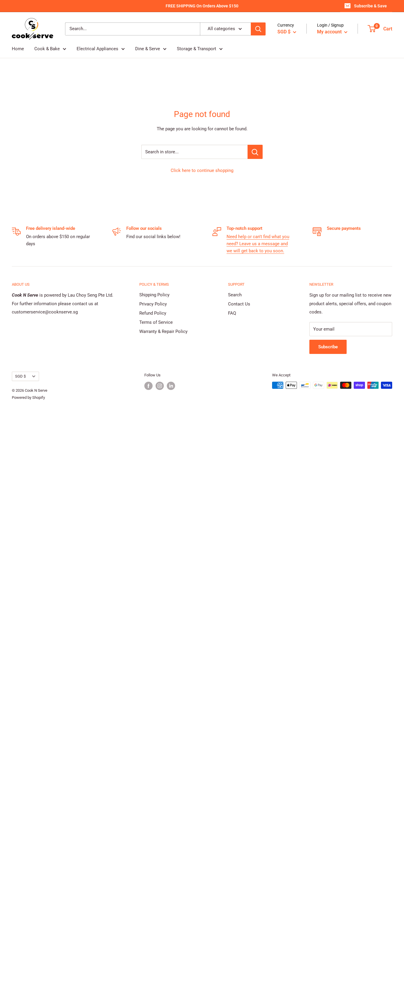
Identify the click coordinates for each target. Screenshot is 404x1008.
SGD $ (20, 376)
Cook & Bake (47, 48)
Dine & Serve (147, 48)
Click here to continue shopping (202, 170)
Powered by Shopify (28, 397)
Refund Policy (152, 313)
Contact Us (239, 304)
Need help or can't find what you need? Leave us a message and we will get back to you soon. (258, 243)
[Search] (258, 28)
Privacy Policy (153, 304)
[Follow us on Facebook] (148, 386)
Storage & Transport (196, 48)
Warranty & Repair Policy (163, 331)
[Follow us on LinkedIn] (171, 386)
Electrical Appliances (97, 48)
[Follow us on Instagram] (160, 386)
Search (235, 294)
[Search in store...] (255, 152)
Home (18, 48)
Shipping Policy (154, 294)
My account (330, 32)
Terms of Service (156, 322)
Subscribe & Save (370, 6)
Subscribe (328, 346)
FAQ (232, 313)
